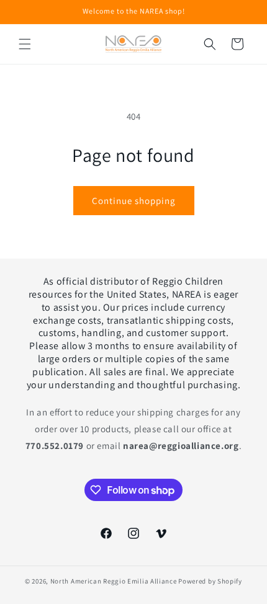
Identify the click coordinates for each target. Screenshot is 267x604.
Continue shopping (134, 201)
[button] (24, 44)
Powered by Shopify (210, 581)
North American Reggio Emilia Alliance (113, 581)
